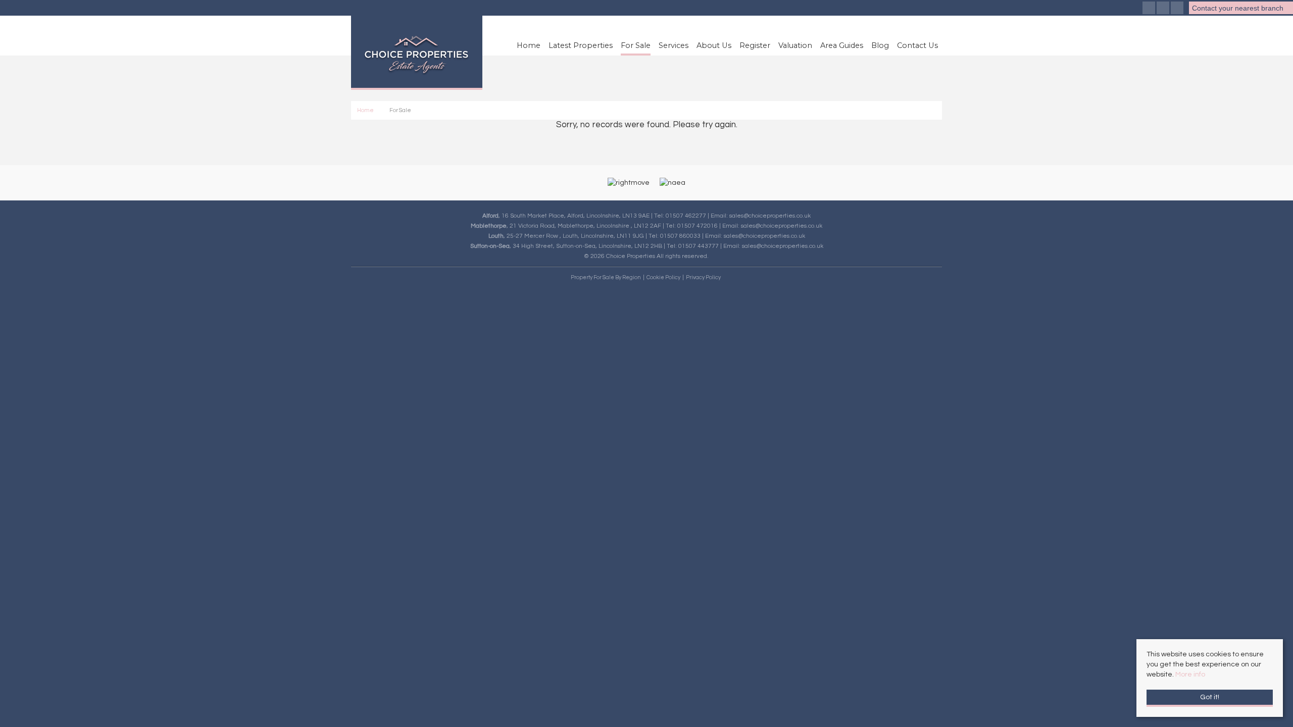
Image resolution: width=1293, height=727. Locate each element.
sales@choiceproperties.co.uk (770, 216)
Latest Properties (581, 45)
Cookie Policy (663, 277)
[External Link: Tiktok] (1178, 9)
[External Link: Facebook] (1149, 9)
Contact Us (917, 45)
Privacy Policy (703, 277)
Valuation (795, 45)
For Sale (636, 45)
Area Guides (841, 45)
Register (754, 45)
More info (1190, 674)
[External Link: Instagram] (1164, 9)
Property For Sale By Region (606, 277)
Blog (880, 45)
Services (673, 45)
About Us (714, 45)
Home (528, 45)
